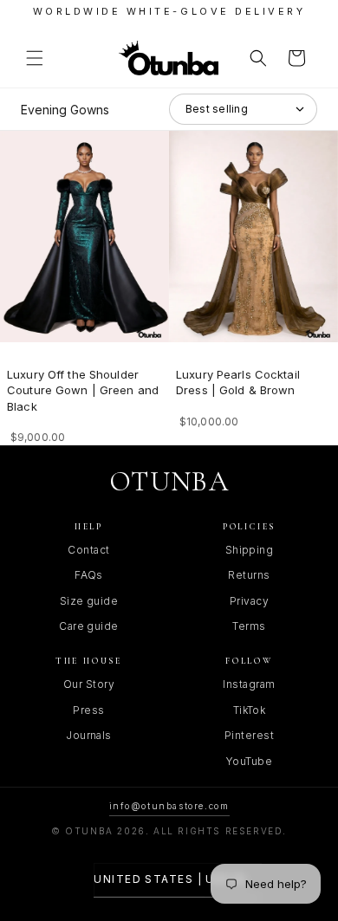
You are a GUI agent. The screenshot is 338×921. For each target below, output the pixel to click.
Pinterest (249, 735)
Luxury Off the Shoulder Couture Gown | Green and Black (83, 389)
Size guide (89, 600)
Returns (249, 574)
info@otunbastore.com (169, 806)
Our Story (88, 684)
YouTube (249, 761)
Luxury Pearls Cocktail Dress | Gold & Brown (238, 382)
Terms (248, 625)
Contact (88, 549)
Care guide (89, 625)
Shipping (249, 549)
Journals (89, 735)
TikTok (249, 710)
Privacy (249, 600)
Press (88, 710)
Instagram (249, 684)
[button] (35, 58)
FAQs (89, 574)
